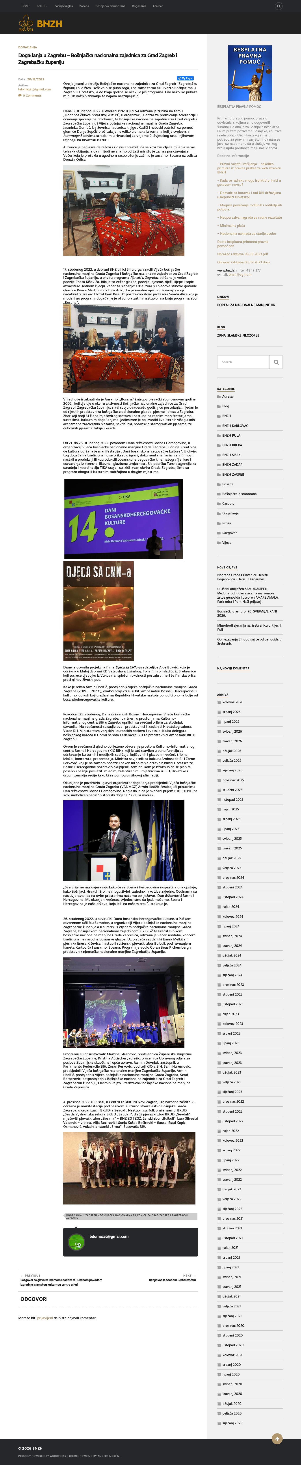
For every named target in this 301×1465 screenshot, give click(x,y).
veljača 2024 (232, 965)
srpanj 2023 (231, 1033)
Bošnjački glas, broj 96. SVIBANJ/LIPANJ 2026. (247, 613)
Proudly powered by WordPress (42, 1456)
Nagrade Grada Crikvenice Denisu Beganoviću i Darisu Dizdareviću (242, 577)
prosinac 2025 (233, 780)
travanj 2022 (232, 1179)
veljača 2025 (232, 868)
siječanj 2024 (232, 975)
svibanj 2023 (232, 1053)
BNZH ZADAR (232, 464)
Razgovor (229, 533)
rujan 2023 (231, 1014)
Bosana (84, 6)
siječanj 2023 (232, 1092)
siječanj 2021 (232, 1316)
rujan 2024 (231, 907)
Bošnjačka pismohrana (110, 6)
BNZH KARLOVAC (235, 426)
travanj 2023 (232, 1063)
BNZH (41, 6)
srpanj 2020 (232, 1365)
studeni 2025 (232, 790)
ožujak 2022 (232, 1189)
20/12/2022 (35, 79)
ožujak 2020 (232, 1404)
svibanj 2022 (232, 1170)
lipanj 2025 (231, 829)
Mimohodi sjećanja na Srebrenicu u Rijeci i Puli (249, 627)
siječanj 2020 (233, 1423)
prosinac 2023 (233, 985)
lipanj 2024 (231, 926)
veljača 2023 (232, 1082)
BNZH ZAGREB (233, 474)
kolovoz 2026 (233, 702)
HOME (26, 6)
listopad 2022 (233, 1121)
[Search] (279, 6)
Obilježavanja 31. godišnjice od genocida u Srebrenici (249, 641)
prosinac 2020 (233, 1326)
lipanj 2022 (231, 1160)
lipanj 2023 (231, 1043)
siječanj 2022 (232, 1209)
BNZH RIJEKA (232, 445)
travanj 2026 (232, 741)
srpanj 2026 (232, 712)
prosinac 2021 (233, 1218)
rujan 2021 (230, 1247)
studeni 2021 (232, 1228)
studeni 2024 (233, 887)
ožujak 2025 (232, 858)
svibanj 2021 (232, 1277)
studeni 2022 (232, 1111)
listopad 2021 (233, 1238)
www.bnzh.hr (227, 270)
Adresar (158, 6)
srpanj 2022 (231, 1150)
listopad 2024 (233, 897)
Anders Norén (108, 1456)
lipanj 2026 (231, 721)
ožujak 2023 (232, 1072)
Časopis (228, 503)
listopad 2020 (233, 1345)
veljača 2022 (232, 1199)
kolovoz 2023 (233, 1024)
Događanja (139, 6)
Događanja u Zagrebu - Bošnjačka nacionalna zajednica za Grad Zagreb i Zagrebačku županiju (127, 1216)
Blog (225, 406)
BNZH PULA (231, 435)
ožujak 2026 (232, 751)
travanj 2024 (232, 946)
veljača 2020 (232, 1413)
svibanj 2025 (232, 838)
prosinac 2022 (233, 1101)
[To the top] (277, 1438)
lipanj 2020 (231, 1374)
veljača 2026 (232, 760)
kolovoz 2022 (233, 1140)
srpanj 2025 (231, 819)
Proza (226, 523)
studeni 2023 (232, 994)
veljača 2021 (232, 1306)
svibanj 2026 (232, 731)
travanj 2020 (232, 1394)
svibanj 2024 (232, 936)
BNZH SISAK (231, 455)
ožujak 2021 (232, 1296)
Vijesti (227, 542)
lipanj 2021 (231, 1267)
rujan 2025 (231, 809)
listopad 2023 (233, 1004)
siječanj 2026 (232, 770)
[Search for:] (250, 362)
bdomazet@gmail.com (34, 89)
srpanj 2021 (231, 1257)
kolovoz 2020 (233, 1355)
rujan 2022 (231, 1131)
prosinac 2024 (233, 877)
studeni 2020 (233, 1335)
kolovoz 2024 (233, 916)
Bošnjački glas (63, 6)
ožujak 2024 (232, 955)
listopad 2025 (233, 799)
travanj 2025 (232, 848)
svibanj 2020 (232, 1384)
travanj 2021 (232, 1286)
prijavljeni (45, 1318)
